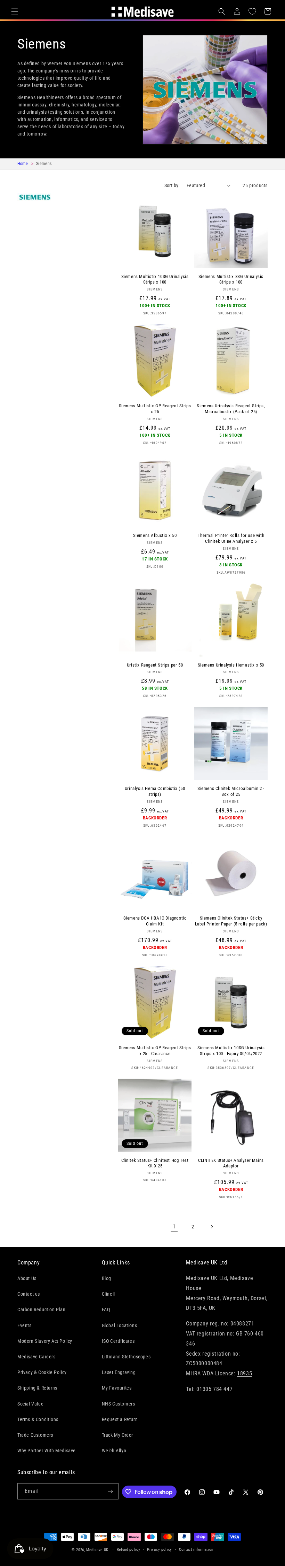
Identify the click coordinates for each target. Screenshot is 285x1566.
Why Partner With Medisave (46, 1450)
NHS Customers (118, 1404)
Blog (106, 1278)
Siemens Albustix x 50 (155, 535)
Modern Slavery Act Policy (44, 1341)
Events (24, 1325)
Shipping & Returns (37, 1388)
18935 (244, 1373)
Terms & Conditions (37, 1419)
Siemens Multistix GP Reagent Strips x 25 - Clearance (155, 1050)
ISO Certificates (118, 1341)
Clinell (108, 1294)
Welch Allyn (114, 1450)
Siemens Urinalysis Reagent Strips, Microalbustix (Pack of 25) (231, 408)
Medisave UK (97, 1550)
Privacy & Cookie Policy (42, 1372)
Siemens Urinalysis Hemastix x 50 (231, 665)
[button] (14, 11)
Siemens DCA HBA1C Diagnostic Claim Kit (155, 920)
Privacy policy (159, 1549)
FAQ (106, 1309)
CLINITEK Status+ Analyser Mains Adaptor (231, 1163)
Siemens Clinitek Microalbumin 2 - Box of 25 (230, 791)
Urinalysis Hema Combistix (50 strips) (155, 791)
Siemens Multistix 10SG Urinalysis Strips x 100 (155, 279)
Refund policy (128, 1549)
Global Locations (119, 1325)
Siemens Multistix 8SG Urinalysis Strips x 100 (230, 279)
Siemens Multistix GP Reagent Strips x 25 (155, 408)
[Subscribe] (110, 1491)
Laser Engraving (119, 1372)
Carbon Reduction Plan (41, 1309)
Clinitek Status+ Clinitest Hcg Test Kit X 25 (155, 1163)
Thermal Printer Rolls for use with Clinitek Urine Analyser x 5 (231, 538)
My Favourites (117, 1388)
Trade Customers (35, 1435)
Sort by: (172, 185)
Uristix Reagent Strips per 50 (155, 665)
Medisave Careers (36, 1356)
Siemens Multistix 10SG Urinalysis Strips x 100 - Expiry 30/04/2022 (231, 1050)
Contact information (196, 1549)
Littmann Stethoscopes (126, 1356)
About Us (26, 1278)
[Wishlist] (252, 11)
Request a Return (120, 1419)
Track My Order (117, 1435)
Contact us (28, 1294)
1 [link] (174, 1226)
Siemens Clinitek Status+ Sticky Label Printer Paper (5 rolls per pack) (231, 920)
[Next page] (211, 1226)
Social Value (30, 1404)
